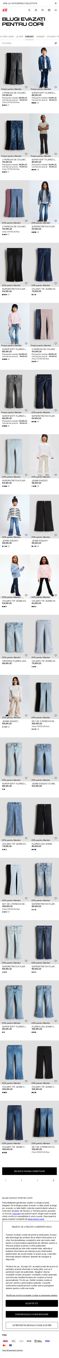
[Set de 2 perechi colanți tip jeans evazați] (44, 1123)
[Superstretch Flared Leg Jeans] (44, 202)
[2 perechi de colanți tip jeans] (15, 68)
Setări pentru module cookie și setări (31, 1325)
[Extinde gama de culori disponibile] (34, 294)
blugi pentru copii (36, 1219)
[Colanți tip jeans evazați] (15, 577)
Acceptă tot (32, 1303)
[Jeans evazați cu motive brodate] (44, 759)
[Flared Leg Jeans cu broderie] (44, 1002)
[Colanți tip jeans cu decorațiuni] (15, 1062)
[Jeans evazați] (44, 456)
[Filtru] (55, 43)
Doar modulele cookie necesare (31, 1314)
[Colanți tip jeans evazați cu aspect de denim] (44, 265)
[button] (11, 89)
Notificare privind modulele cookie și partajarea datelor (31, 1295)
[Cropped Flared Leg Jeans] (15, 637)
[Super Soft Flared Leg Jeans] (44, 68)
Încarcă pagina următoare (29, 1171)
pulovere (16, 1213)
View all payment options (12, 1350)
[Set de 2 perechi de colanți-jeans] (44, 697)
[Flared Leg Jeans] (44, 819)
